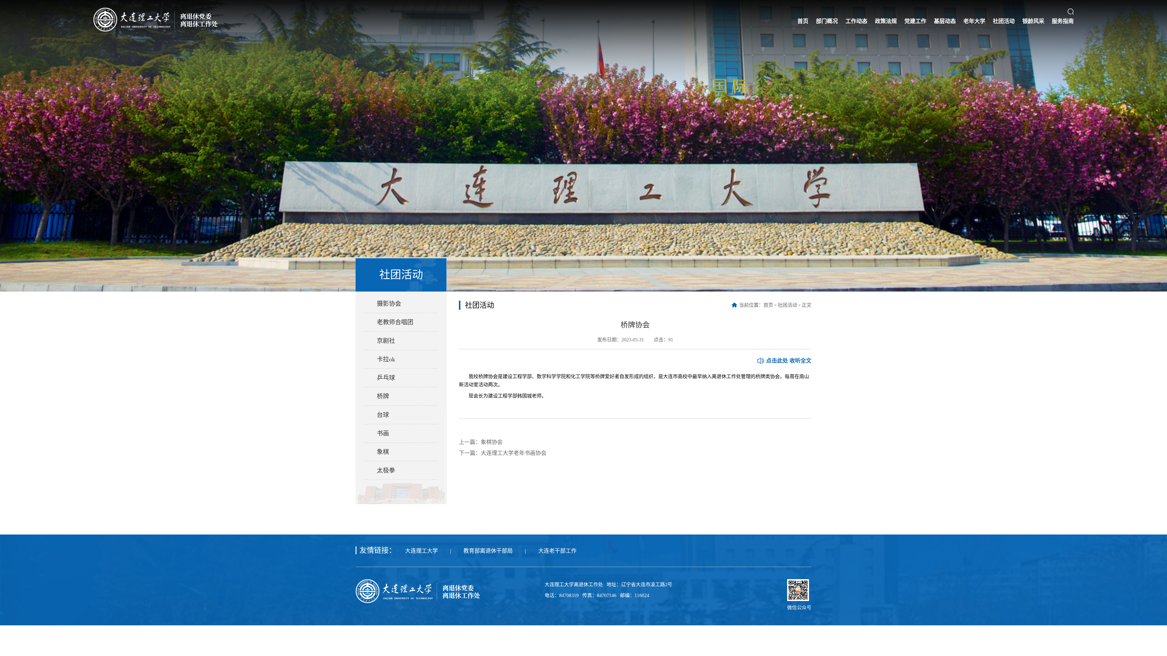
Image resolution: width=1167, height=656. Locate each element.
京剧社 (386, 340)
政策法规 (886, 21)
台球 (383, 415)
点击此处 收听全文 (788, 361)
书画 (383, 433)
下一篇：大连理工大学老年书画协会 (502, 453)
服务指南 (1063, 21)
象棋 (383, 452)
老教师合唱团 (395, 322)
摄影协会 (389, 303)
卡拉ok (386, 359)
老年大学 (974, 21)
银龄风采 (1033, 21)
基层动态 (945, 21)
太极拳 (386, 470)
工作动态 (856, 21)
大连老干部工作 (557, 551)
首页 (802, 21)
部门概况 (827, 21)
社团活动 (1004, 21)
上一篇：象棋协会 (481, 442)
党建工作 (915, 21)
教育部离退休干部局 (488, 551)
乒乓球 (386, 377)
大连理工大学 (421, 551)
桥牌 (383, 396)
